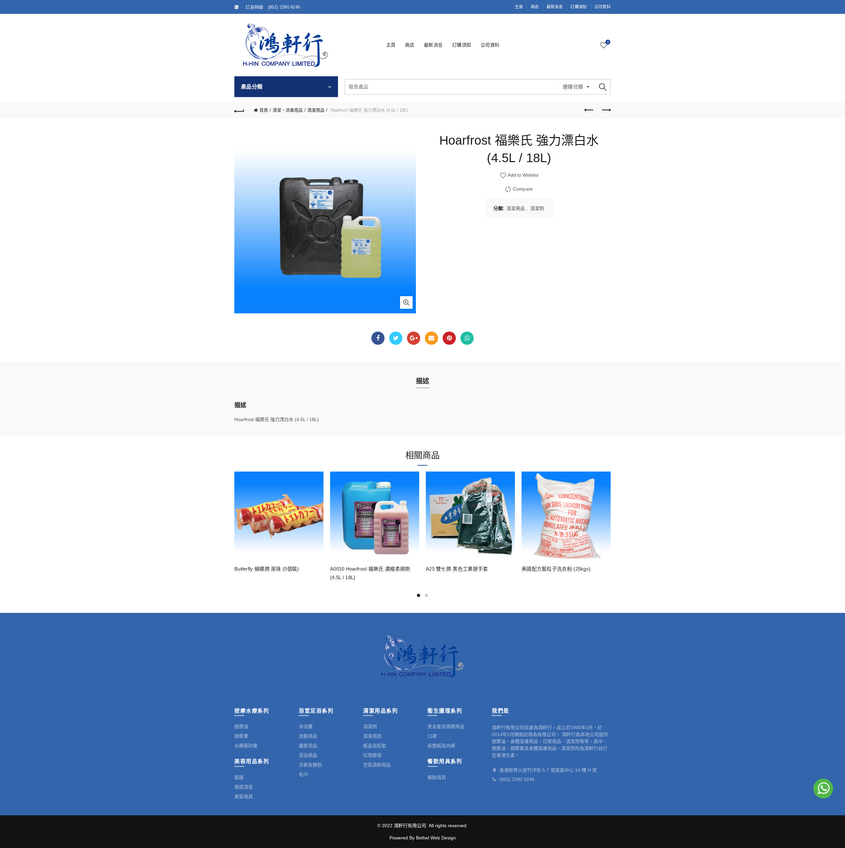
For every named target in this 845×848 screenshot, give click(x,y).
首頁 (263, 110)
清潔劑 (537, 208)
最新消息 (555, 7)
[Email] (431, 338)
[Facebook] (378, 338)
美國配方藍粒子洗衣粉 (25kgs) (556, 569)
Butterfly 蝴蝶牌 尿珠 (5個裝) (266, 569)
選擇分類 (573, 86)
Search (602, 87)
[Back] (239, 110)
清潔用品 (315, 110)
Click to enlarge (406, 302)
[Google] (413, 338)
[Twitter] (395, 338)
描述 (422, 381)
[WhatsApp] (467, 338)
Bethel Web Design (436, 837)
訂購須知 (578, 7)
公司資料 (602, 7)
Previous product (589, 110)
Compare (523, 189)
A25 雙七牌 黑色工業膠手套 (457, 569)
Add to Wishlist (522, 175)
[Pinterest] (449, 338)
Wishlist (608, 42)
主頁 (519, 7)
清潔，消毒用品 (288, 110)
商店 (535, 7)
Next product (605, 110)
